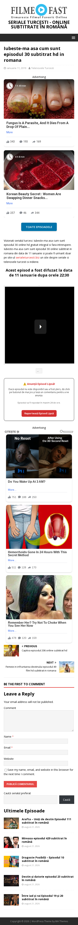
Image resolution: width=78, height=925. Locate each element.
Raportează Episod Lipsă (39, 413)
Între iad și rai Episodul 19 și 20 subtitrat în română (42, 897)
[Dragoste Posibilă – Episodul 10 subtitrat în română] (11, 865)
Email (7, 747)
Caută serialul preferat (17, 793)
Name (8, 736)
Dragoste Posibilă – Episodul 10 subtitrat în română (43, 859)
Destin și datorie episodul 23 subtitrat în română (48, 878)
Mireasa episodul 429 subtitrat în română (44, 840)
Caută (66, 799)
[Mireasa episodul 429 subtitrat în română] (11, 845)
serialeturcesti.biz (28, 257)
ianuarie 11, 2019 (16, 68)
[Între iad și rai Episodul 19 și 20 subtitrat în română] (11, 903)
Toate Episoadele (39, 227)
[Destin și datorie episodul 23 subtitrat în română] (11, 884)
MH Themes (61, 921)
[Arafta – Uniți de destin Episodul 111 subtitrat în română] (11, 826)
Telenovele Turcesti (42, 68)
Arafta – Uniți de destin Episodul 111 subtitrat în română (46, 820)
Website (9, 759)
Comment (10, 708)
